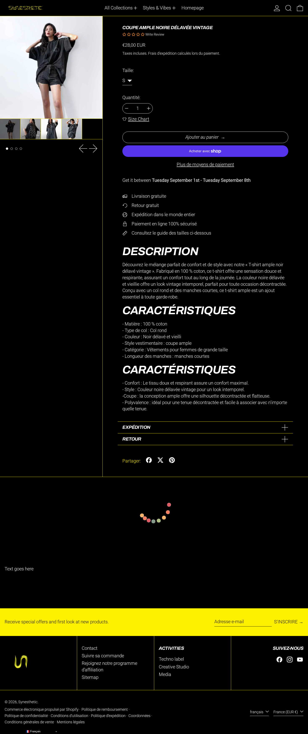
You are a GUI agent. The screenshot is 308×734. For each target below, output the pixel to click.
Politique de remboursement (105, 709)
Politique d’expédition (108, 716)
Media (165, 674)
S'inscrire (286, 621)
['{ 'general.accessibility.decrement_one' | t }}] (126, 108)
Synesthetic (28, 702)
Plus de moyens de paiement (205, 164)
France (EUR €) (286, 712)
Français (35, 731)
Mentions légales (71, 722)
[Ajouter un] (148, 108)
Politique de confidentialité (26, 716)
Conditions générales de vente (29, 722)
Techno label (171, 659)
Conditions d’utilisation (69, 716)
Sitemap (90, 677)
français (257, 712)
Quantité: (131, 97)
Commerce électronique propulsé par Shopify (42, 709)
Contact (89, 648)
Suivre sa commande (103, 655)
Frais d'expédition (162, 53)
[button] (288, 8)
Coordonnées (139, 716)
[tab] (7, 148)
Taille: (128, 70)
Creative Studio (174, 666)
